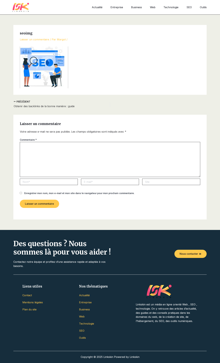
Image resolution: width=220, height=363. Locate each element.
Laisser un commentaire (34, 39)
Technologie (170, 7)
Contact (27, 295)
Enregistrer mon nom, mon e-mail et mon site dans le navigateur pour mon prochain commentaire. (79, 193)
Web (152, 7)
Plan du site (29, 309)
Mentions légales (32, 302)
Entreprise (116, 7)
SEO (189, 7)
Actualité (97, 7)
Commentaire (28, 139)
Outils (203, 7)
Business (136, 7)
